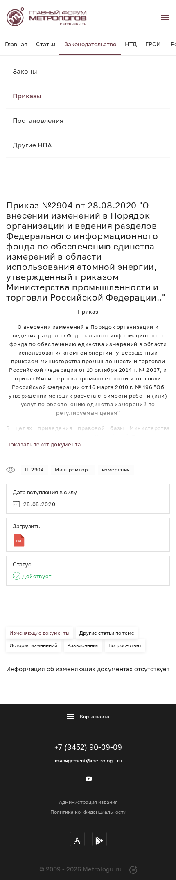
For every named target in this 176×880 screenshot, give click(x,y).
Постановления (38, 120)
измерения (116, 469)
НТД (131, 44)
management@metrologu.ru (88, 761)
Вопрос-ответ (125, 645)
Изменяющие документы (39, 633)
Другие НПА (32, 145)
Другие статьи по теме (106, 633)
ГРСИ (153, 44)
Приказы (27, 96)
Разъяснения (83, 645)
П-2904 (34, 469)
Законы (25, 71)
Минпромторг (72, 469)
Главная (16, 44)
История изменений (33, 645)
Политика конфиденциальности (88, 812)
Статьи (46, 44)
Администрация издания (88, 802)
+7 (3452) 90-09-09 (88, 746)
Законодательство (90, 44)
